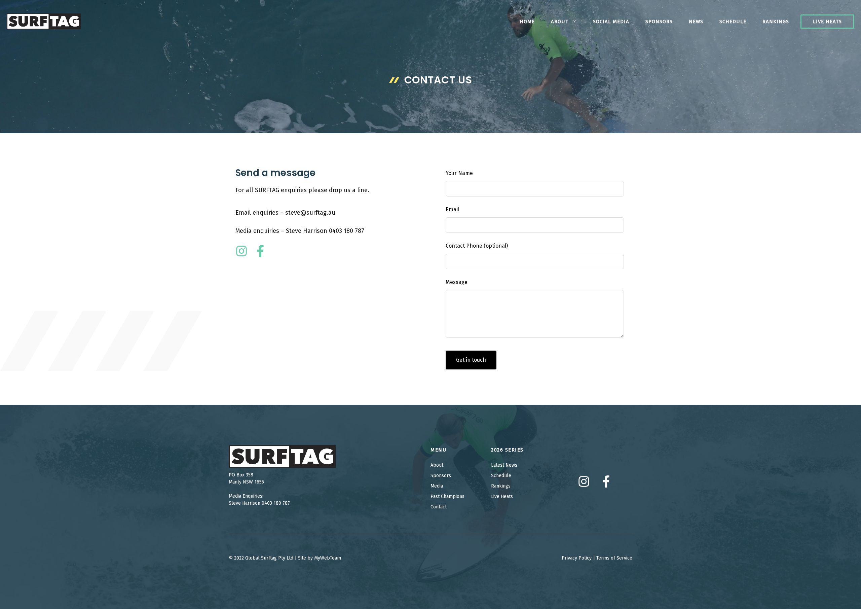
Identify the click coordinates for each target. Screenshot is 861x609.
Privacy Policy (577, 558)
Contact (438, 507)
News (696, 22)
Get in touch (471, 360)
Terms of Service (614, 558)
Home (527, 22)
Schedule (732, 22)
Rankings (501, 486)
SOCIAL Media (611, 22)
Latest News (504, 465)
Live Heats (827, 22)
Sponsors (659, 22)
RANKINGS (775, 22)
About (559, 22)
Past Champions (447, 496)
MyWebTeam (327, 558)
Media (436, 486)
